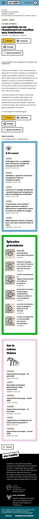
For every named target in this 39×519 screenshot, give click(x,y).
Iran (3, 139)
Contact (15, 486)
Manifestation (23, 139)
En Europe (10, 371)
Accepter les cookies (24, 516)
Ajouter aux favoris (13, 53)
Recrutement (16, 488)
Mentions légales (18, 491)
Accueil (4, 10)
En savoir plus (28, 512)
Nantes (11, 20)
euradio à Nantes (8, 14)
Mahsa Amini (11, 139)
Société (4, 20)
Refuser (9, 516)
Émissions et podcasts (10, 12)
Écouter (9, 41)
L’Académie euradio (19, 490)
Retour (9, 447)
